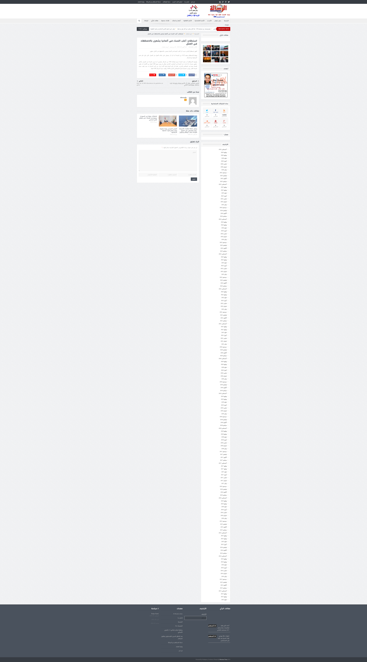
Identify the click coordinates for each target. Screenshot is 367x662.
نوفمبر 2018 (223, 419)
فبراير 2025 (224, 202)
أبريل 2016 (224, 509)
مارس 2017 (224, 477)
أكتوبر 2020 (224, 353)
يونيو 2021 (224, 329)
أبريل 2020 (224, 370)
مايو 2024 (224, 228)
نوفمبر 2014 (223, 547)
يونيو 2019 (224, 399)
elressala (191, 47)
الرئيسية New (179, 626)
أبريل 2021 (224, 335)
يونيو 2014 (224, 562)
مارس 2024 (224, 234)
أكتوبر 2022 (224, 283)
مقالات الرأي (154, 20)
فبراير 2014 (224, 573)
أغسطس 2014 (223, 556)
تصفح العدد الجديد (177, 2)
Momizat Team (223, 659)
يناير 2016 (224, 518)
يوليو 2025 (224, 187)
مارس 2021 (224, 338)
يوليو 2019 (224, 396)
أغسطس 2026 (223, 149)
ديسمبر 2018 (223, 416)
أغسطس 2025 (223, 184)
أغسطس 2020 (223, 358)
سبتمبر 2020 (223, 355)
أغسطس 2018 (223, 428)
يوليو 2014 (224, 559)
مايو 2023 (224, 263)
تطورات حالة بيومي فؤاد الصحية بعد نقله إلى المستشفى (218, 614)
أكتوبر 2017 (224, 457)
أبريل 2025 (224, 196)
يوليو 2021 (224, 326)
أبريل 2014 (224, 568)
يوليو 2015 (224, 536)
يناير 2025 (224, 204)
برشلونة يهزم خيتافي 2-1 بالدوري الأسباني (173, 631)
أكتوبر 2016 (224, 492)
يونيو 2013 (224, 596)
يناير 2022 (224, 309)
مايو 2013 (224, 599)
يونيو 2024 (224, 225)
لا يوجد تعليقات (165, 47)
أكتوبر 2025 (224, 178)
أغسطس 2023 (223, 254)
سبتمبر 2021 (223, 321)
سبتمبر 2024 (223, 216)
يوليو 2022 (224, 292)
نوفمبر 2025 (223, 175)
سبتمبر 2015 (223, 530)
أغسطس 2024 (223, 219)
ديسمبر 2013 (223, 579)
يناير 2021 (224, 344)
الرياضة (146, 20)
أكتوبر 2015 (224, 527)
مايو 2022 (224, 297)
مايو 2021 (224, 332)
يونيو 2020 (224, 364)
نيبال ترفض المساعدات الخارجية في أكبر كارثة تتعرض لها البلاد (157, 29)
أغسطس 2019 (223, 393)
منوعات (227, 25)
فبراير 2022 (224, 306)
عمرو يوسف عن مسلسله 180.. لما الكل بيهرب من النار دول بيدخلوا (218, 625)
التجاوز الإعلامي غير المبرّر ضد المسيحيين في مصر (188, 29)
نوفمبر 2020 (223, 350)
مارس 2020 (224, 373)
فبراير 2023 (224, 271)
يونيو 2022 (224, 294)
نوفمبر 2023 (223, 245)
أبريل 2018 (224, 440)
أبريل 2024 (224, 231)
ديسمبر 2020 (223, 347)
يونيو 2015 (224, 538)
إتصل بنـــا (186, 2)
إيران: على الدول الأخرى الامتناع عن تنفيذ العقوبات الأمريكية (218, 635)
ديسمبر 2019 (223, 382)
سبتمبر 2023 (223, 251)
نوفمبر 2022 (223, 280)
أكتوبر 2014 (224, 550)
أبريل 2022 (224, 300)
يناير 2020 (224, 379)
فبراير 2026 (224, 167)
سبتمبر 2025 (223, 181)
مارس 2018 (224, 443)
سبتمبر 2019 (223, 390)
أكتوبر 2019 (224, 387)
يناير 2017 (224, 483)
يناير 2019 (224, 414)
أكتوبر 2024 (224, 213)
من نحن (193, 2)
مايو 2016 (224, 506)
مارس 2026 (224, 164)
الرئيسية (226, 20)
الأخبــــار (209, 20)
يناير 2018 (224, 448)
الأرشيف (203, 614)
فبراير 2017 (224, 480)
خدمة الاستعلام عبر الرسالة (153, 2)
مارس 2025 (224, 199)
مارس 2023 (224, 268)
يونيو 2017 (224, 469)
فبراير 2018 (224, 445)
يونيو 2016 (224, 504)
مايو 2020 (224, 367)
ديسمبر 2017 (223, 451)
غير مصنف (172, 47)
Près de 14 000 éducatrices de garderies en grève (150, 84)
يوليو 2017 (224, 466)
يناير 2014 (224, 576)
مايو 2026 (224, 158)
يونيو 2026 (224, 155)
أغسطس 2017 (223, 463)
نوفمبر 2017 (223, 454)
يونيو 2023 (224, 260)
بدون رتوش (217, 20)
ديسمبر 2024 (223, 207)
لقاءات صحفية (165, 20)
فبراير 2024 (224, 236)
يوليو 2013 (224, 594)
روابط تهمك (141, 2)
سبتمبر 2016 (223, 495)
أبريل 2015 (224, 544)
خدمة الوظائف (166, 2)
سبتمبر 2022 (223, 286)
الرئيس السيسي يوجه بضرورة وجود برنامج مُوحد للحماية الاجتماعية (168, 130)
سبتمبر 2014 (223, 553)
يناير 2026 (224, 170)
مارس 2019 (224, 408)
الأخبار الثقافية (188, 20)
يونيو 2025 (224, 190)
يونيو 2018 (224, 434)
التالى (141, 81)
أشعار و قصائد (176, 20)
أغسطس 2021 (223, 324)
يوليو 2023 (224, 257)
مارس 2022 (224, 303)
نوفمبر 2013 (223, 582)
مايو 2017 (224, 472)
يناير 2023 (224, 274)
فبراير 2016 (224, 515)
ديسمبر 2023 (223, 242)
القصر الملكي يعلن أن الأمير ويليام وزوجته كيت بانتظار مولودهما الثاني (184, 84)
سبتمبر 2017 (223, 460)
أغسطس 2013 (223, 591)
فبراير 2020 (224, 376)
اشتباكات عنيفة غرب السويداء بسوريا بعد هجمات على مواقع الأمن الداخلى (148, 118)
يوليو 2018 (224, 431)
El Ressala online (178, 614)
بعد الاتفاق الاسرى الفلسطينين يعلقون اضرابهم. (172, 637)
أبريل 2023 (224, 265)
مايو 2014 (224, 565)
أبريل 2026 (224, 161)
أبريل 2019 (224, 405)
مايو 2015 (224, 541)
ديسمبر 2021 (223, 312)
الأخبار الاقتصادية (199, 20)
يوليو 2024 (224, 222)
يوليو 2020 (224, 361)
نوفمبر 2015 (223, 524)
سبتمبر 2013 (223, 588)
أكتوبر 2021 (224, 318)
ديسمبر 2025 (223, 172)
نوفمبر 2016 (223, 489)
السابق (194, 81)
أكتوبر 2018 (224, 422)
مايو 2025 (224, 193)
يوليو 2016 (224, 501)
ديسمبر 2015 (223, 521)
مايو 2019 (224, 402)
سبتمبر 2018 (223, 425)
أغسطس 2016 (223, 498)
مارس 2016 (224, 512)
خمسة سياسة (155, 613)
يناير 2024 (224, 239)
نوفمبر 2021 (223, 315)
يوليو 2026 (224, 152)
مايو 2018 (224, 437)
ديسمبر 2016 (223, 486)
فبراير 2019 (224, 411)
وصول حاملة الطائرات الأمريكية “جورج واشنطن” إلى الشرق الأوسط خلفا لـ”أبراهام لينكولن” (188, 130)
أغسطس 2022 (223, 289)
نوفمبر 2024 (223, 210)
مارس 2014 (224, 570)
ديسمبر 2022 (223, 277)
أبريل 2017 (224, 475)
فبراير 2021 (224, 341)
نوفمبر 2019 (223, 385)
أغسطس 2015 (223, 533)
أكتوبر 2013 (224, 585)
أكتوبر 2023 (224, 248)
